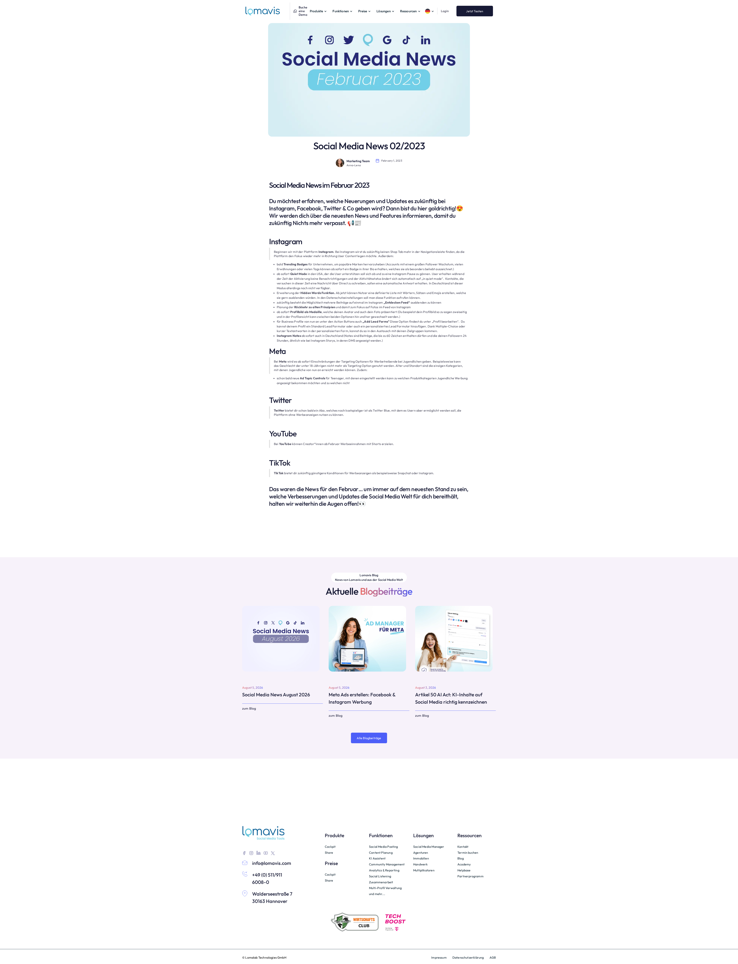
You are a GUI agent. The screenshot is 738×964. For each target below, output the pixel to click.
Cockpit (330, 847)
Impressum (439, 957)
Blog (460, 858)
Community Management (387, 864)
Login (445, 11)
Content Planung (381, 852)
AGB (493, 957)
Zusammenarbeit (381, 882)
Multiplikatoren (424, 870)
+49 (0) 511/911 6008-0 (267, 878)
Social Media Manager (428, 847)
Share (329, 852)
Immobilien (421, 858)
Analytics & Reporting (384, 870)
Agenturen (420, 852)
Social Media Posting (383, 847)
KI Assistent (377, 858)
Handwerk (420, 864)
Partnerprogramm (470, 876)
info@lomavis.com (271, 863)
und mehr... (377, 894)
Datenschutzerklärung (468, 957)
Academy (464, 864)
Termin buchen (467, 852)
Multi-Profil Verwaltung (385, 888)
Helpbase (463, 870)
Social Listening (380, 876)
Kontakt (462, 847)
